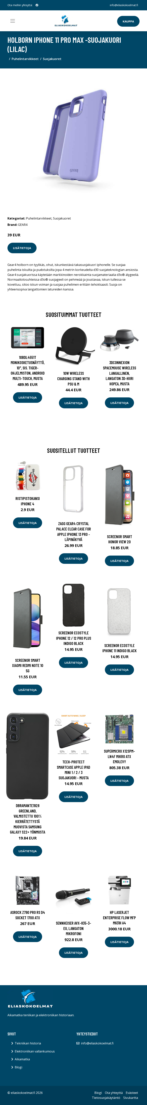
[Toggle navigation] (12, 21)
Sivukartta (130, 1098)
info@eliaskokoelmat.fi (124, 5)
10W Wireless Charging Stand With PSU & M (73, 378)
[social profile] (37, 5)
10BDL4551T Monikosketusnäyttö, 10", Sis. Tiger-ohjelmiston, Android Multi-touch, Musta (28, 368)
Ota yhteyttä (114, 1093)
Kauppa (128, 21)
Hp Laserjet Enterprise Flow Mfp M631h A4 (119, 917)
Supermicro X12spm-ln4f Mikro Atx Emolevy (119, 756)
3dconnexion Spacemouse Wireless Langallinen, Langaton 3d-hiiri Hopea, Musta (119, 373)
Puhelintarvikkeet (25, 59)
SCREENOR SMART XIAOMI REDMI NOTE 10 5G (27, 665)
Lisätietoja (22, 248)
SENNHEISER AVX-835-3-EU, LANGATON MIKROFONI (73, 928)
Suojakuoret (52, 59)
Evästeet (132, 1093)
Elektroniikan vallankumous (35, 1051)
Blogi (18, 1067)
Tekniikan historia (28, 1043)
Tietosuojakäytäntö (106, 1098)
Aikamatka (22, 1059)
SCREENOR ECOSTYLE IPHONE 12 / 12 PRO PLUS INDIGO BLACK (73, 638)
